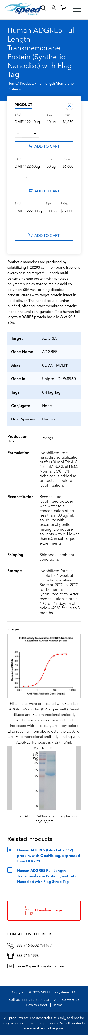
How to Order (36, 1005)
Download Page (47, 910)
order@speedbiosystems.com (40, 966)
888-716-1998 (28, 956)
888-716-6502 (34, 946)
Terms (57, 1005)
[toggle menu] (77, 8)
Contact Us (70, 1000)
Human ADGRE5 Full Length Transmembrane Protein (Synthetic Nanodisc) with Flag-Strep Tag (47, 876)
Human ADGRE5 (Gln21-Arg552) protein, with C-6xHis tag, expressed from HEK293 (48, 856)
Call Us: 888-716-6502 (32, 1000)
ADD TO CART (46, 147)
